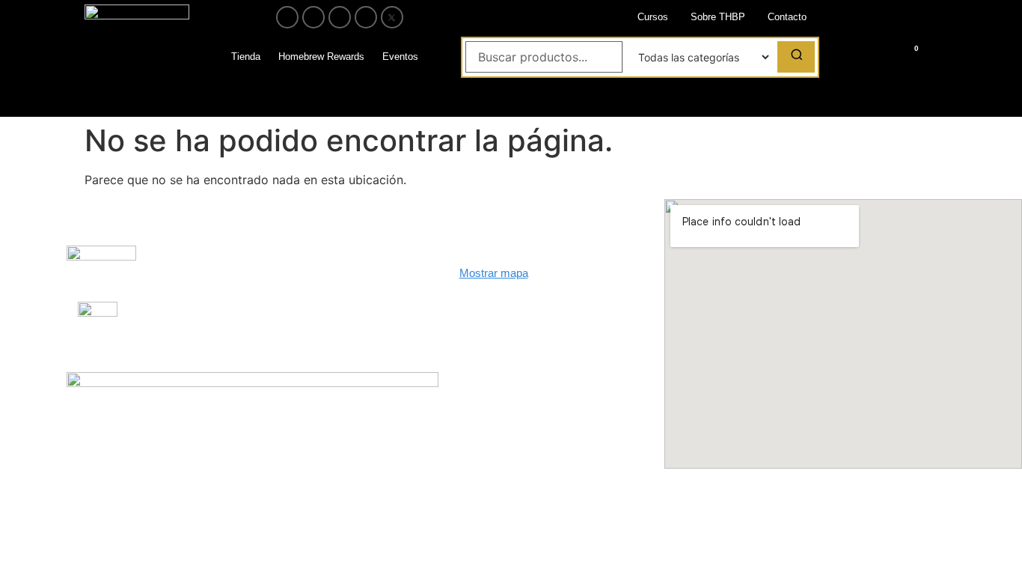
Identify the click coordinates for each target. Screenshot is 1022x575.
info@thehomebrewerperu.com (535, 338)
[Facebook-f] (287, 17)
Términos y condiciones (317, 317)
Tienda (245, 56)
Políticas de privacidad (315, 293)
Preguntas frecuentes (167, 318)
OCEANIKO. (525, 433)
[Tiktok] (366, 17)
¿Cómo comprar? (303, 268)
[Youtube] (339, 17)
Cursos (652, 16)
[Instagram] (313, 17)
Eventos (400, 56)
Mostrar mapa (493, 273)
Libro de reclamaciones (178, 262)
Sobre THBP (718, 16)
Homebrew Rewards (321, 56)
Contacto (787, 16)
